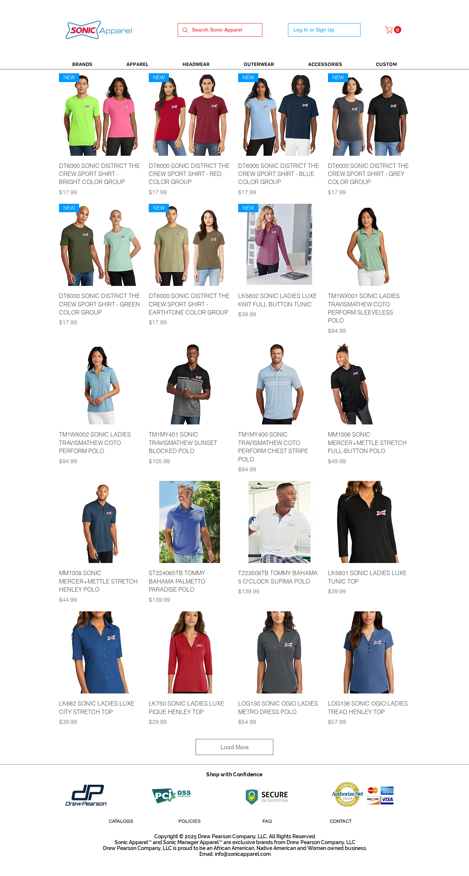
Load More (235, 747)
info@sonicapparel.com (243, 854)
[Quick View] (369, 245)
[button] (394, 29)
